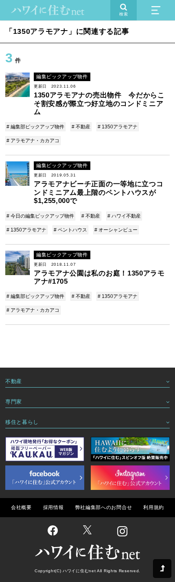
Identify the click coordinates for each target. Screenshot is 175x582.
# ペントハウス (70, 230)
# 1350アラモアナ (118, 127)
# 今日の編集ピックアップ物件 (40, 216)
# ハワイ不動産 (124, 216)
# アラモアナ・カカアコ (33, 140)
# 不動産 (81, 127)
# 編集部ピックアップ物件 (35, 127)
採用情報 (53, 507)
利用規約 (153, 507)
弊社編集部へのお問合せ (103, 507)
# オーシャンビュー (116, 230)
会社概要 (21, 507)
